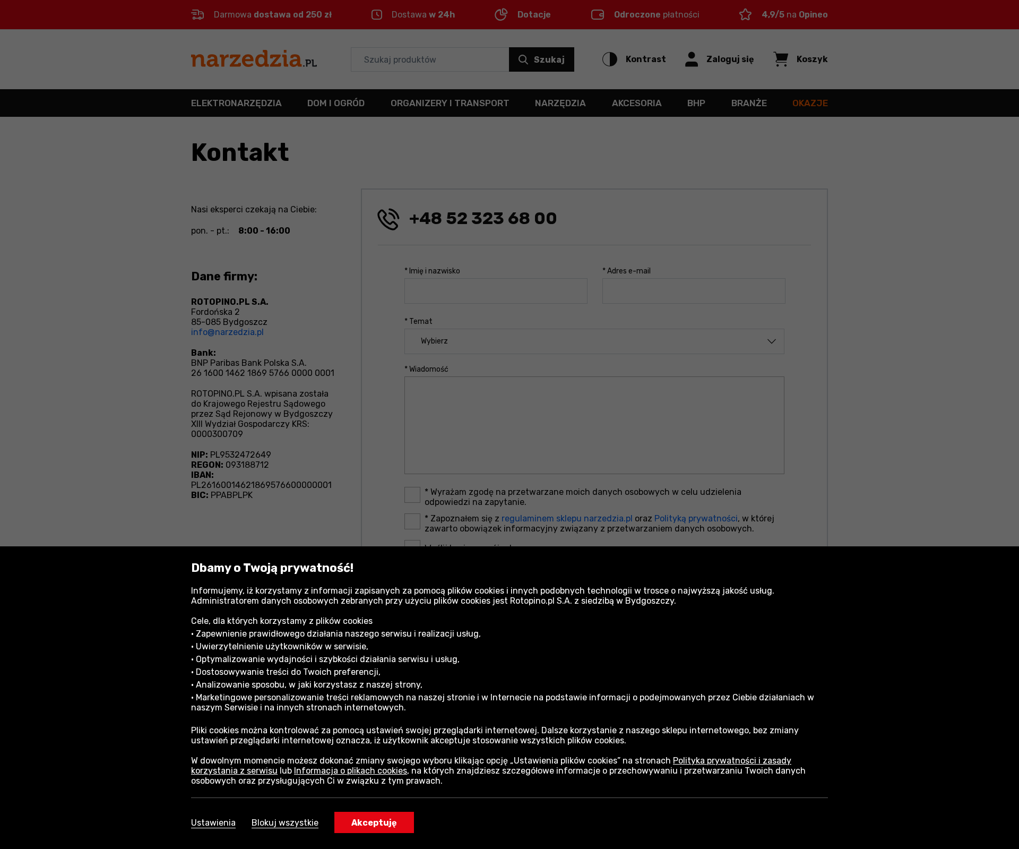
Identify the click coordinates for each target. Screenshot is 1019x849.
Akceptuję (374, 823)
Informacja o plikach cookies (350, 771)
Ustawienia (213, 823)
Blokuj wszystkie (285, 823)
